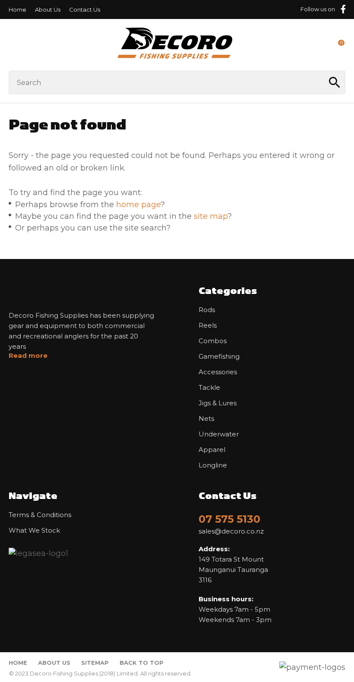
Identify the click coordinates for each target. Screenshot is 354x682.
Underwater (219, 434)
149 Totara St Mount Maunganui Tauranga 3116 (233, 564)
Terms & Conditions (40, 515)
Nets (206, 419)
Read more (28, 356)
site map (211, 216)
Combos (213, 341)
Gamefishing (219, 356)
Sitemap (95, 662)
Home (17, 9)
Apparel (212, 450)
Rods (207, 310)
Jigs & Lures (218, 403)
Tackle (209, 388)
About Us (47, 9)
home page (138, 204)
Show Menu (14, 44)
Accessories (218, 372)
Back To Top (142, 662)
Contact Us (84, 9)
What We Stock (34, 530)
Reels (208, 325)
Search (335, 82)
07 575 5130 (229, 519)
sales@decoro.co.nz (231, 531)
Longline (213, 465)
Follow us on (317, 9)
